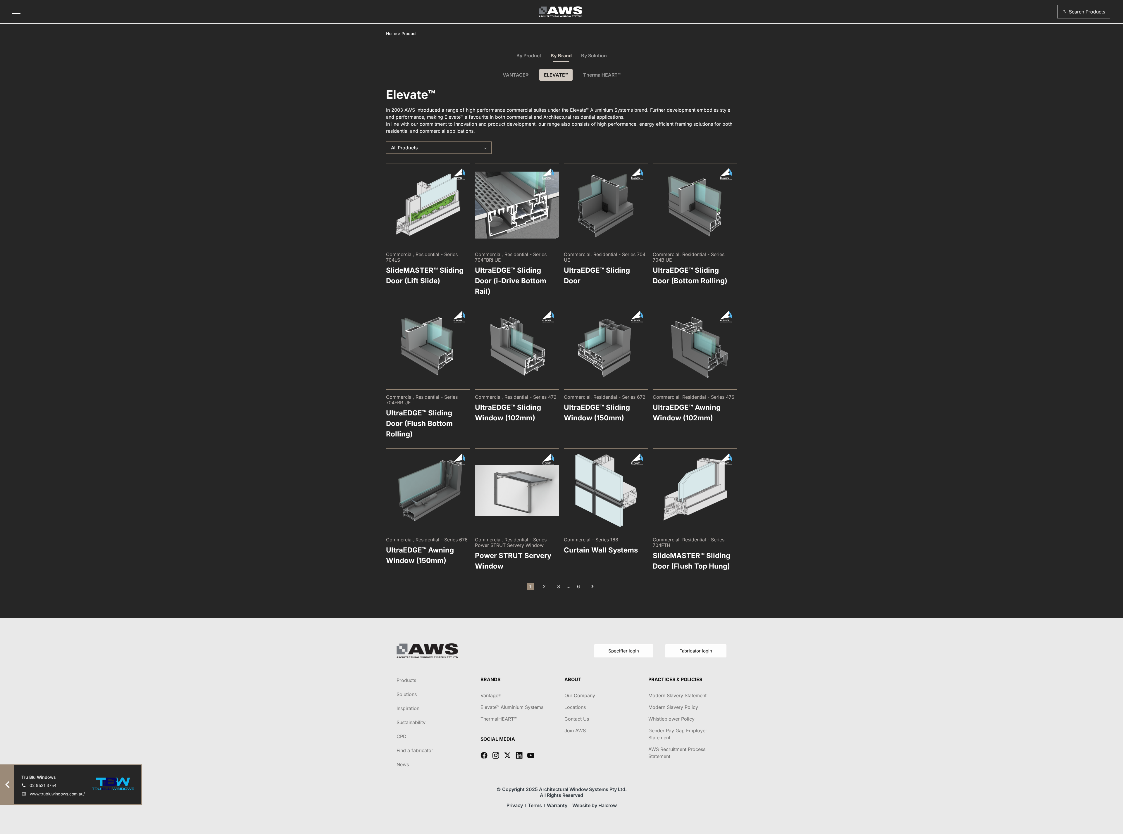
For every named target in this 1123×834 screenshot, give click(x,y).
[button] (1083, 11)
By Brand (561, 55)
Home (391, 33)
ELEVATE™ (556, 75)
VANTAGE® (516, 75)
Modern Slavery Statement (677, 695)
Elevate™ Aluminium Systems (511, 707)
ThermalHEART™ (602, 75)
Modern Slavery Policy (673, 707)
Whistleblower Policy (671, 719)
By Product (528, 55)
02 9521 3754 (43, 785)
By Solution (594, 55)
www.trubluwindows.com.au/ (57, 793)
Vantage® (491, 695)
